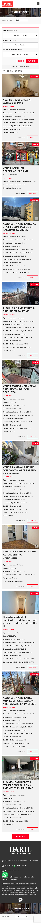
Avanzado (32, 61)
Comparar (20, 137)
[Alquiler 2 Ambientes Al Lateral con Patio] (20, 85)
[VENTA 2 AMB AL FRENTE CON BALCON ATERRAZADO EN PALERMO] (20, 453)
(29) (7, 20)
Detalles (32, 137)
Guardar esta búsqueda (20, 67)
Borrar (21, 61)
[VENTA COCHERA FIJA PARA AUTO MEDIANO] (20, 537)
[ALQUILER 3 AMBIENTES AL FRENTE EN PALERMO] (20, 293)
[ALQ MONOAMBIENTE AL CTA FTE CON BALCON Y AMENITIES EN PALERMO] (20, 768)
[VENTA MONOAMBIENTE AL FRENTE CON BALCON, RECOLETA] (20, 372)
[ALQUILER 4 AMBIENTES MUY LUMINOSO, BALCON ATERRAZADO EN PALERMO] (20, 683)
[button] (20, 35)
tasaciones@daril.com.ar (13, 871)
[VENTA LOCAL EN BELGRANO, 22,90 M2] (20, 153)
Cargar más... (20, 836)
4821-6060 (9, 866)
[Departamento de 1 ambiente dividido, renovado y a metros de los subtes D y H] (20, 602)
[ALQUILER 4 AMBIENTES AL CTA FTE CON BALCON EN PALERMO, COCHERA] (20, 209)
